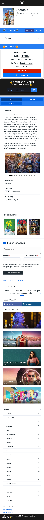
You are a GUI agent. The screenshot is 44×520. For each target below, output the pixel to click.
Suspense (9, 488)
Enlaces (11, 103)
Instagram (28, 304)
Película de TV (10, 471)
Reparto (32, 99)
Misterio (8, 463)
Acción (8, 414)
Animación (19, 15)
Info (11, 99)
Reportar (29, 30)
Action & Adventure (12, 418)
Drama (8, 451)
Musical (8, 467)
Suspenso (9, 492)
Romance (9, 479)
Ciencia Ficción (11, 434)
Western (9, 500)
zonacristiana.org (8, 512)
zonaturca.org (7, 510)
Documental (10, 446)
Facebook (9, 304)
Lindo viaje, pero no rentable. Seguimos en (18, 517)
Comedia (35, 15)
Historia (8, 459)
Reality (8, 475)
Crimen (8, 442)
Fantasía (8, 455)
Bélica (8, 430)
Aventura (27, 15)
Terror (8, 496)
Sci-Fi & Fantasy (11, 484)
